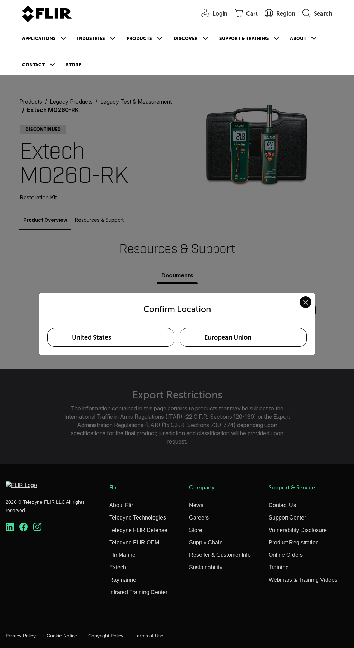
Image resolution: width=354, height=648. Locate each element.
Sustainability (205, 567)
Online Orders (286, 555)
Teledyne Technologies (137, 518)
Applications (39, 38)
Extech (117, 567)
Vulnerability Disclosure (298, 530)
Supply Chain (206, 542)
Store (73, 64)
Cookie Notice (62, 635)
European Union (227, 337)
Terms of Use (149, 635)
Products (139, 38)
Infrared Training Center (138, 592)
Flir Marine (122, 555)
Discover (186, 38)
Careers (199, 518)
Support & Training (244, 38)
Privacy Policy (21, 635)
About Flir (121, 505)
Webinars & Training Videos (303, 580)
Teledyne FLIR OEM (134, 542)
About (298, 38)
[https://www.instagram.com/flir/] (37, 527)
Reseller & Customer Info (220, 555)
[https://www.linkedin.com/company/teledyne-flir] (10, 527)
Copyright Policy (105, 635)
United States (91, 337)
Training (279, 567)
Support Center (287, 518)
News (196, 505)
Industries (91, 38)
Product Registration (294, 542)
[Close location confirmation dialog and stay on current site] (305, 302)
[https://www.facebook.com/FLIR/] (23, 527)
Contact (33, 64)
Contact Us (282, 505)
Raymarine (122, 580)
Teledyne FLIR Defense (138, 530)
